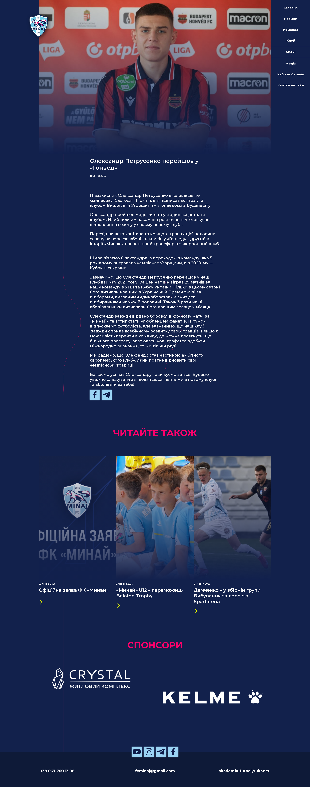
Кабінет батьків (290, 74)
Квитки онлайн (290, 85)
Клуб (290, 41)
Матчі (290, 52)
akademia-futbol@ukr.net (244, 771)
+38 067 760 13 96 (57, 771)
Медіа (291, 63)
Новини (290, 19)
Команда (290, 30)
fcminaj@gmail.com (155, 771)
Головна (291, 8)
